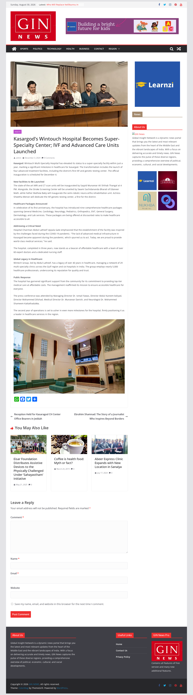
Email (15, 573)
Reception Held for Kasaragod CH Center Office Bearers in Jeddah (37, 416)
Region (113, 48)
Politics (37, 48)
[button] (118, 49)
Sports (24, 48)
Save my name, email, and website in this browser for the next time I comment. (59, 604)
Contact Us (121, 650)
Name (15, 558)
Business (84, 48)
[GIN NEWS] (14, 48)
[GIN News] (138, 134)
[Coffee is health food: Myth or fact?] (69, 437)
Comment (17, 517)
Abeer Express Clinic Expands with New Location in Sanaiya (109, 463)
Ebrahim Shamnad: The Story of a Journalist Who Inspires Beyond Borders (99, 416)
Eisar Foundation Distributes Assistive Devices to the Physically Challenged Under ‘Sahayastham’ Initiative (28, 469)
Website (15, 588)
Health (70, 48)
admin (18, 158)
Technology (54, 48)
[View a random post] (178, 48)
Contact (99, 48)
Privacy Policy (123, 656)
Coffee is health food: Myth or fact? (69, 461)
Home (119, 644)
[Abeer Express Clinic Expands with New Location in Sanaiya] (110, 437)
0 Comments (49, 158)
